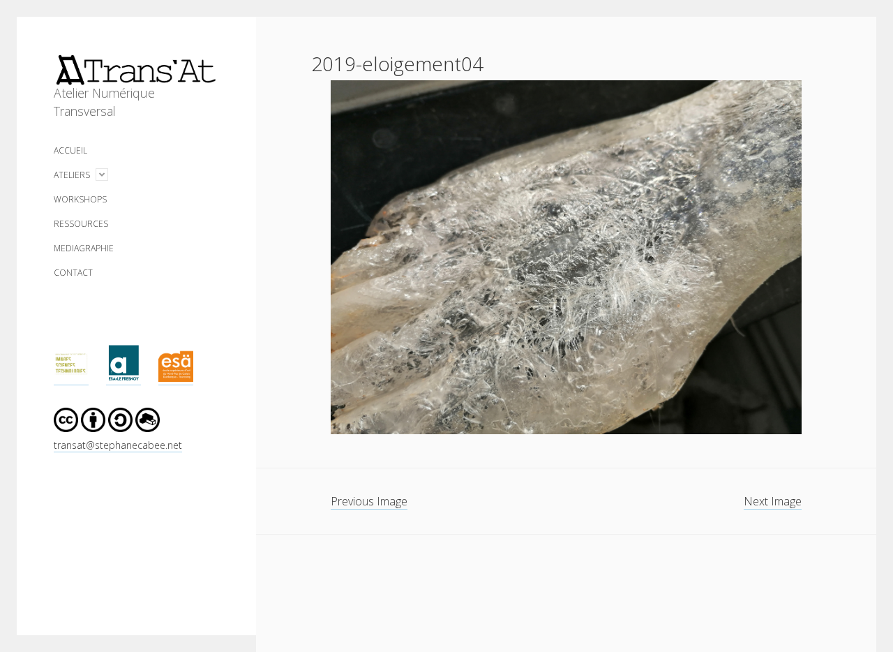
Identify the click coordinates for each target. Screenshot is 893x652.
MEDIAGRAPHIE (84, 248)
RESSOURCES (81, 224)
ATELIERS (72, 175)
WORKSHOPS (80, 199)
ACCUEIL (70, 150)
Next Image (773, 501)
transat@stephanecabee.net (118, 445)
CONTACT (73, 273)
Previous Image (369, 501)
